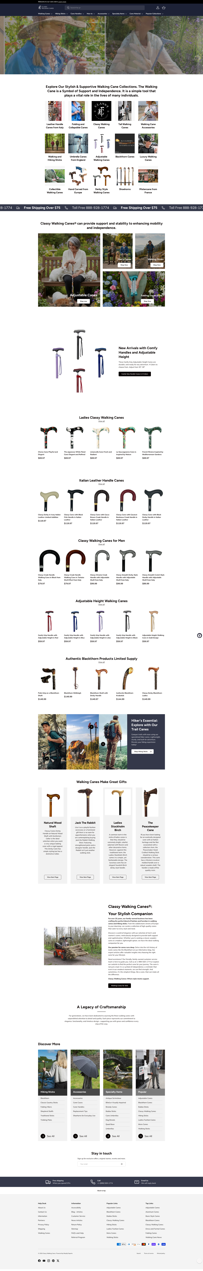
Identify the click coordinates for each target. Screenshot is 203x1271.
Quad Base (110, 1124)
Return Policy (76, 1225)
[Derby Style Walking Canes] (101, 176)
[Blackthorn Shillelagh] (75, 678)
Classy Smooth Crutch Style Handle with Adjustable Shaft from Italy (153, 577)
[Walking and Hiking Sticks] (55, 143)
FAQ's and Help (77, 1233)
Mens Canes (143, 1124)
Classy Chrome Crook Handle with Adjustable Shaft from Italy (99, 577)
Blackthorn (45, 1098)
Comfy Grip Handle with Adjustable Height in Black (127, 636)
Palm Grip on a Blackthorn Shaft (48, 694)
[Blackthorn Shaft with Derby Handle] (101, 678)
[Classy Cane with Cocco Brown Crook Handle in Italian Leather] (101, 500)
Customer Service (78, 1216)
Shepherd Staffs (47, 1111)
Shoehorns (125, 189)
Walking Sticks (144, 1129)
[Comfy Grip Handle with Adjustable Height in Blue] (75, 620)
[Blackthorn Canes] (125, 143)
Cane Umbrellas (112, 1116)
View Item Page (52, 877)
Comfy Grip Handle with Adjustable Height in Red (48, 636)
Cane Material (135, 14)
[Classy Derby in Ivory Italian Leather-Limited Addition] (49, 500)
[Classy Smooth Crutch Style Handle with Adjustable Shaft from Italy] (153, 560)
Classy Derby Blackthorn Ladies (152, 694)
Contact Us (42, 1212)
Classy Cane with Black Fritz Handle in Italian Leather (73, 517)
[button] (163, 7)
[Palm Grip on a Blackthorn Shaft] (49, 678)
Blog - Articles (77, 1212)
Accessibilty (76, 1208)
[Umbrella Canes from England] (78, 143)
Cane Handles (76, 14)
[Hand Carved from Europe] (78, 176)
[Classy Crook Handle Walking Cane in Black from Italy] (49, 560)
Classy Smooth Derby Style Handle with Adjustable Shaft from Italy (127, 577)
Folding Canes (151, 1233)
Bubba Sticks (111, 1111)
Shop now (83, 301)
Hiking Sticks (60, 14)
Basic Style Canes (153, 1216)
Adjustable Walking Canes (101, 158)
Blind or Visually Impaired (116, 1102)
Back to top (101, 1191)
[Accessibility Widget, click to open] (199, 635)
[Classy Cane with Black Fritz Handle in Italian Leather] (75, 500)
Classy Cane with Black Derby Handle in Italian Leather (151, 517)
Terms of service (149, 1253)
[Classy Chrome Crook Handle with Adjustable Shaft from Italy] (101, 560)
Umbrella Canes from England (78, 158)
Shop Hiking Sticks (141, 752)
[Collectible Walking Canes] (55, 176)
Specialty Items (118, 14)
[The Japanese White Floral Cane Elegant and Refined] (75, 437)
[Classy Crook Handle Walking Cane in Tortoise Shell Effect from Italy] (75, 560)
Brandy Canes (111, 1107)
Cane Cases (78, 1102)
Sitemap (74, 1229)
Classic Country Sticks (49, 1102)
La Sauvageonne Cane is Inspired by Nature (126, 453)
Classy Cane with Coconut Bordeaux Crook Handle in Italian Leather (126, 517)
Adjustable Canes (145, 1098)
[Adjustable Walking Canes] (101, 143)
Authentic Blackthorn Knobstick (124, 694)
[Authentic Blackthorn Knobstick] (127, 678)
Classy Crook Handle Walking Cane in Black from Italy (49, 577)
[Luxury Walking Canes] (148, 143)
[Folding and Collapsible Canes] (78, 111)
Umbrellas (110, 1129)
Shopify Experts (68, 1253)
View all (101, 421)
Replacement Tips (80, 1111)
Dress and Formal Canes (155, 1229)
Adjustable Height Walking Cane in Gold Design (153, 636)
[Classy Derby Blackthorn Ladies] (153, 678)
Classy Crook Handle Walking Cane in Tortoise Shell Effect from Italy (74, 577)
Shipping (41, 1229)
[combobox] (105, 7)
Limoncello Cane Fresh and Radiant (101, 453)
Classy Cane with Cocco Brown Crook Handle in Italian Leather (99, 517)
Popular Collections (153, 14)
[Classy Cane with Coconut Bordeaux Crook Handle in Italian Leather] (127, 500)
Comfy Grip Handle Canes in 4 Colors (134, 374)
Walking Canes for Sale (119, 986)
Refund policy (161, 1253)
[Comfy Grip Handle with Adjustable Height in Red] (49, 620)
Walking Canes (44, 14)
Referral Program (78, 1237)
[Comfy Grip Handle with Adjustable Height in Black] (127, 620)
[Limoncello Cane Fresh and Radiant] (101, 437)
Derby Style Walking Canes (101, 191)
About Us (41, 1208)
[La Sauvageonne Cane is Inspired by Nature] (127, 437)
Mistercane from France (148, 191)
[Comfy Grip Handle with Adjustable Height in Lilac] (101, 620)
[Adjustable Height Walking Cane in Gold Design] (153, 620)
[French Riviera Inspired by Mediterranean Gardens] (153, 437)
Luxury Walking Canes (148, 158)
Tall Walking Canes (124, 126)
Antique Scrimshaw (113, 1098)
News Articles (76, 1220)
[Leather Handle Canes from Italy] (55, 111)
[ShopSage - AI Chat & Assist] (199, 1260)
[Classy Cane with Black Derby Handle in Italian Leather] (153, 500)
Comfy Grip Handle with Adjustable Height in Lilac (100, 636)
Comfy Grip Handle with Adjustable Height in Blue (74, 636)
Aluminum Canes (152, 1212)
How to (90, 14)
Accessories (102, 14)
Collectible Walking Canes (55, 191)
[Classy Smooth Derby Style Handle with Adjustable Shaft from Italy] (127, 560)
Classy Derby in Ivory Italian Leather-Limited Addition (49, 516)
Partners (41, 1220)
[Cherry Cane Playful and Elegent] (49, 437)
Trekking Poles (46, 1120)
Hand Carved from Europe (78, 191)
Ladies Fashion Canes (147, 1120)
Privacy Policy (43, 1225)
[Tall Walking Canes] (125, 111)
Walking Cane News (154, 1237)
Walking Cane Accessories (148, 126)
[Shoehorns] (125, 176)
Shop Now (101, 52)
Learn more (62, 2)
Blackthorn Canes (124, 156)
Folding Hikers (46, 1107)
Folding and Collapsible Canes (78, 126)
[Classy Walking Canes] (101, 111)
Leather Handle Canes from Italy (55, 126)
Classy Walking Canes (101, 126)
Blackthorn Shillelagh (72, 693)
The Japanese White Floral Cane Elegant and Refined (74, 453)
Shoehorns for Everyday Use (84, 1116)
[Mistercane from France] (148, 176)
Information (42, 1216)
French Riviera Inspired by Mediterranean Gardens (152, 453)
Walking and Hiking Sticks (55, 158)
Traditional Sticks (47, 1116)
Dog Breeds (110, 1120)
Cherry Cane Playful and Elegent (48, 453)
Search (139, 1253)
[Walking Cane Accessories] (148, 111)
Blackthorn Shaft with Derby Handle (99, 694)
